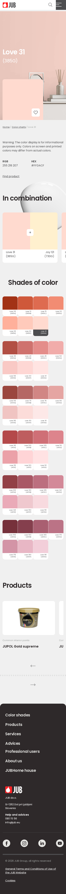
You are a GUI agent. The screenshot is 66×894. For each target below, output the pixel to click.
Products (13, 724)
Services (13, 734)
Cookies (10, 880)
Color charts (19, 127)
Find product (11, 176)
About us (13, 761)
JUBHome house (20, 770)
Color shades (17, 715)
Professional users (22, 751)
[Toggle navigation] (61, 5)
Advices (12, 743)
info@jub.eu (12, 822)
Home (6, 127)
